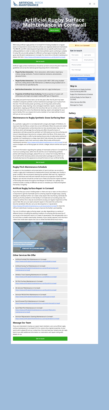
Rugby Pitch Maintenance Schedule (81, 94)
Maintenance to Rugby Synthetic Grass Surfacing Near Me (80, 90)
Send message (82, 79)
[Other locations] (90, 4)
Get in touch (54, 30)
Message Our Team (76, 105)
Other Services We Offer (78, 102)
